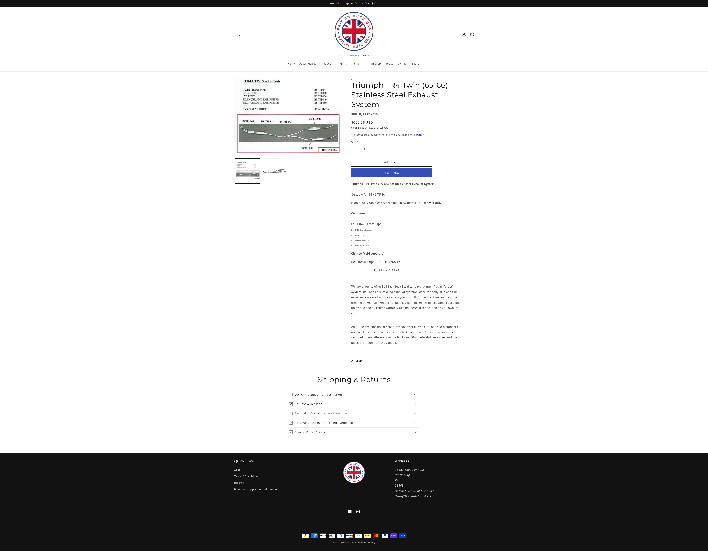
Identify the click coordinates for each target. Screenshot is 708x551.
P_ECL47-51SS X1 (386, 270)
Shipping (356, 128)
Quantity (355, 141)
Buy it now (392, 172)
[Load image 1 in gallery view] (247, 170)
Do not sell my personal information (256, 489)
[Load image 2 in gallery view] (274, 170)
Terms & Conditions (246, 476)
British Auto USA (348, 543)
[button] (238, 34)
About (238, 469)
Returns (239, 482)
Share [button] (359, 360)
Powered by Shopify (366, 543)
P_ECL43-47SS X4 (388, 262)
